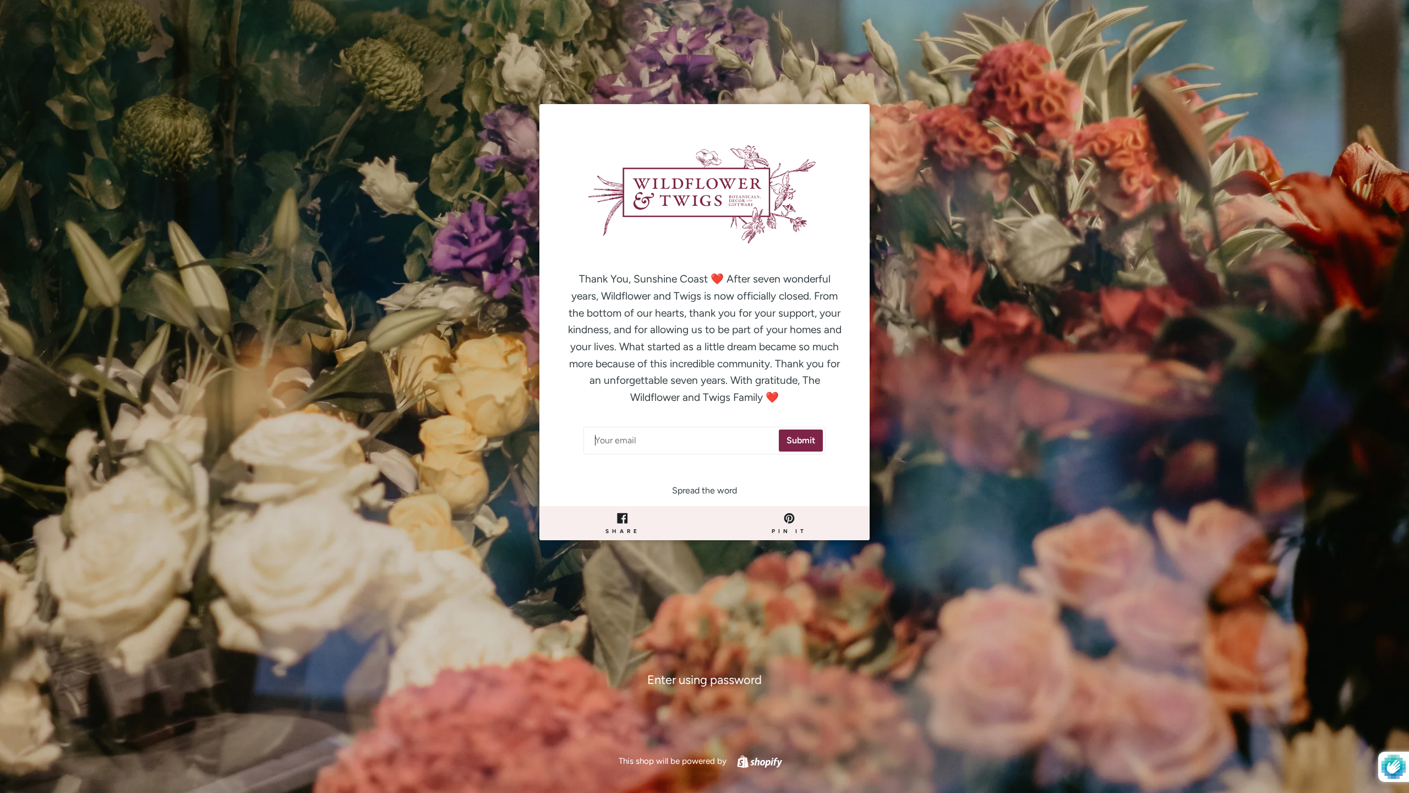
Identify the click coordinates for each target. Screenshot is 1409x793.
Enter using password (704, 679)
